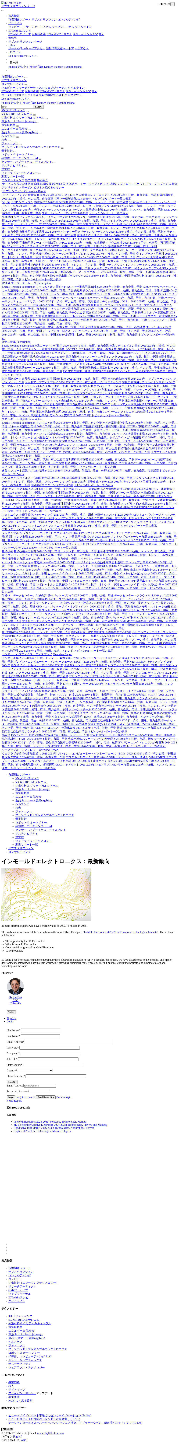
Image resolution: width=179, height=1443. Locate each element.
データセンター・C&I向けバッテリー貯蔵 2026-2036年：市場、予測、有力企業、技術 (110, 297)
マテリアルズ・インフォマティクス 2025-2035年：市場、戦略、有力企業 (68, 621)
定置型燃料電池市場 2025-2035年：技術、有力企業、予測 (99, 459)
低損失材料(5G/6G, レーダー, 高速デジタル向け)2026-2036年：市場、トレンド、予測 (111, 205)
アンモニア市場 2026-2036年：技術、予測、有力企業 (69, 422)
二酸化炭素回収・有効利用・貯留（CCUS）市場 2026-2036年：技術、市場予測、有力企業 (70, 694)
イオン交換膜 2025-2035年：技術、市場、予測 (128, 246)
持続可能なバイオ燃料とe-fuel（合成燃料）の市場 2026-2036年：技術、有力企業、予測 (119, 463)
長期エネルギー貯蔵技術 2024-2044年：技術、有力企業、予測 (109, 499)
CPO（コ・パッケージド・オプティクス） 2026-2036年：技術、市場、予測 (83, 606)
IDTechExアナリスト (59, 34)
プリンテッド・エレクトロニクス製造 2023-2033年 (33, 544)
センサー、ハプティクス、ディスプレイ (26, 161)
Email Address (15, 1041)
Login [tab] (10, 1021)
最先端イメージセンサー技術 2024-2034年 (37, 665)
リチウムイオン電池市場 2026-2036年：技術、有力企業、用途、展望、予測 (95, 308)
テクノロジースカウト (131, 183)
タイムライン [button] (76, 87)
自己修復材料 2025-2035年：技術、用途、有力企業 (129, 720)
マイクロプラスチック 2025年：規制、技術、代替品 (106, 713)
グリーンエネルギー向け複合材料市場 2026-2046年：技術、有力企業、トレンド (72, 227)
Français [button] (51, 102)
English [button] (5, 102)
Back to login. (64, 1097)
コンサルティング (68, 19)
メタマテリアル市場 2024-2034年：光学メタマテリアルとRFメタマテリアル (92, 521)
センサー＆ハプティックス (25, 1360)
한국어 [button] (26, 102)
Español (68, 66)
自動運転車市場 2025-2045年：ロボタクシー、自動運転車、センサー (56, 352)
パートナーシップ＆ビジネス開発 (96, 183)
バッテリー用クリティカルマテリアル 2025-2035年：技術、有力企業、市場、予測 (112, 231)
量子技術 (7, 150)
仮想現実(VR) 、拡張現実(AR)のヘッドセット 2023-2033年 (58, 764)
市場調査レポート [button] (12, 76)
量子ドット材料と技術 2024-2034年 (32, 272)
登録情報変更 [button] (47, 94)
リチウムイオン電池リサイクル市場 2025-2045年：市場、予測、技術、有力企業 (52, 250)
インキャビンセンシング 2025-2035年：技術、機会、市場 (61, 617)
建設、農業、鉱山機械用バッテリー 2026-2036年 (99, 294)
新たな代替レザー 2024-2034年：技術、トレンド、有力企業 (136, 705)
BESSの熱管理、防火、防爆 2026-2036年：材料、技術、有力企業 (97, 334)
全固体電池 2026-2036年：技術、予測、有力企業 (115, 327)
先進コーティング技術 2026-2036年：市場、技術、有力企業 (71, 345)
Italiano (77, 66)
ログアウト (82, 48)
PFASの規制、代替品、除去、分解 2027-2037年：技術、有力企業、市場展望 (111, 470)
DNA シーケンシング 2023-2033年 (66, 481)
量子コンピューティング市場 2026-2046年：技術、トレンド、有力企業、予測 (50, 555)
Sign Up (12, 1082)
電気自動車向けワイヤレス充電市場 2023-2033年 (60, 415)
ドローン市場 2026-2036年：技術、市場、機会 (55, 360)
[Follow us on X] (93, 1195)
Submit (38, 107)
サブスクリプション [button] (14, 80)
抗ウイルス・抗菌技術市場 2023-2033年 (41, 477)
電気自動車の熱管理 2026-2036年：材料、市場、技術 (69, 411)
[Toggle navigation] (2, 10)
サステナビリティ (12, 165)
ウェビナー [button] (8, 87)
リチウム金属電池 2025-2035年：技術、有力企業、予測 (103, 312)
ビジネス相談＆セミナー (48, 187)
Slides (11, 1012)
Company (13, 1053)
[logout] (17, 1436)
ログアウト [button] (75, 94)
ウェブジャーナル (63, 26)
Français (58, 66)
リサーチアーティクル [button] (30, 87)
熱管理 (5, 169)
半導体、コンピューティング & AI (29, 1356)
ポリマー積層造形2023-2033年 (72, 198)
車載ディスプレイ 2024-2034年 (113, 514)
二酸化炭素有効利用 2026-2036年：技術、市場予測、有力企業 (97, 698)
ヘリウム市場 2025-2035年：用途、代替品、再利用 (137, 242)
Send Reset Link (45, 1097)
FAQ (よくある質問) (20, 1400)
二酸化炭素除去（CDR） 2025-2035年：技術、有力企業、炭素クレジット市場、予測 (75, 430)
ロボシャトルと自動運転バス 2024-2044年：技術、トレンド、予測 (83, 400)
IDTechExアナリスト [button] (52, 91)
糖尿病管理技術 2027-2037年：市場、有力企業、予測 (99, 477)
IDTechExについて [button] (12, 91)
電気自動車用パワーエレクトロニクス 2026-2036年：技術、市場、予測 (52, 397)
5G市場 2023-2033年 (46, 202)
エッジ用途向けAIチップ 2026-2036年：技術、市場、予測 (66, 599)
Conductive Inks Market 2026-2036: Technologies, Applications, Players (54, 1127)
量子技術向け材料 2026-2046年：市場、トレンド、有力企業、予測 (63, 264)
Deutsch (48, 66)
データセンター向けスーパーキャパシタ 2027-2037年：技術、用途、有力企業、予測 (95, 330)
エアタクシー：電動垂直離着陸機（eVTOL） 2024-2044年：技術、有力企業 (69, 349)
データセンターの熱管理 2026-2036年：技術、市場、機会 (109, 646)
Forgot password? (25, 1097)
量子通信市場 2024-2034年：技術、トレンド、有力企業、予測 (124, 209)
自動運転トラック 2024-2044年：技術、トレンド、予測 (62, 566)
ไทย (40, 66)
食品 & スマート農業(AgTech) (19, 132)
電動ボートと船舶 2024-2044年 (82, 363)
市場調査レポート (19, 19)
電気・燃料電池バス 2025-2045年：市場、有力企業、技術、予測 (125, 360)
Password (13, 1047)
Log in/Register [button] (10, 98)
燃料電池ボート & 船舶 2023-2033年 (24, 378)
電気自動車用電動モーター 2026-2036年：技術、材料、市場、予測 (43, 367)
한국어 (33, 66)
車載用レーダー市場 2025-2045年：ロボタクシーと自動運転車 (73, 562)
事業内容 (14, 1382)
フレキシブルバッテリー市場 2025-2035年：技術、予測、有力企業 (43, 305)
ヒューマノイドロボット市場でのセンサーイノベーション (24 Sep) (49, 1415)
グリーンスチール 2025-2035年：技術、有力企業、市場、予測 (75, 496)
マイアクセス (36, 48)
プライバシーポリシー (22, 1393)
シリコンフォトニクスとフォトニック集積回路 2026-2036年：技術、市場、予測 (67, 525)
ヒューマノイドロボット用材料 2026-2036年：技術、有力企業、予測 (84, 261)
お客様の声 (39, 34)
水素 (4, 139)
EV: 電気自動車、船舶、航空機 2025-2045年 (90, 371)
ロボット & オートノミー (17, 154)
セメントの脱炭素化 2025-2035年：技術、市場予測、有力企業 (72, 433)
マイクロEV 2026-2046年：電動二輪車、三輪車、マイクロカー (41, 389)
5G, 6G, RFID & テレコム (16, 114)
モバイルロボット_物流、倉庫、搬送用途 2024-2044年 (102, 580)
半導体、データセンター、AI (19, 158)
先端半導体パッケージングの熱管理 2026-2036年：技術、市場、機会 (110, 738)
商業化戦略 (41, 183)
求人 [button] (94, 91)
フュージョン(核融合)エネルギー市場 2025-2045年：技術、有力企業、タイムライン (74, 437)
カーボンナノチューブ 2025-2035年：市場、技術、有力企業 (51, 224)
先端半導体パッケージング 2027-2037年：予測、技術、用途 (56, 514)
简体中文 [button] (16, 102)
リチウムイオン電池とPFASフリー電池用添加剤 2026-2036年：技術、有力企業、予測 (98, 216)
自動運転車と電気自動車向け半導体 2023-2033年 (80, 404)
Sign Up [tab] (11, 1018)
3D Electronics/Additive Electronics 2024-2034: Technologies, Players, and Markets (60, 1124)
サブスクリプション (44, 19)
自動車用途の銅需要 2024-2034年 (39, 231)
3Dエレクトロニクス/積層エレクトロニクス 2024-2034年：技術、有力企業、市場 (105, 194)
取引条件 (14, 1396)
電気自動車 (8, 125)
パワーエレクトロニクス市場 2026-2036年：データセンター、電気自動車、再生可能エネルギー (61, 624)
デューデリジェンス (158, 183)
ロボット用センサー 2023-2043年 (56, 588)
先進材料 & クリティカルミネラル (22, 117)
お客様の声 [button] (32, 91)
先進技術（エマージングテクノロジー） (33, 1282)
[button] (14, 15)
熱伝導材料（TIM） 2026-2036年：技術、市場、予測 (129, 643)
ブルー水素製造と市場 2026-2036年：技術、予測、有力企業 (45, 426)
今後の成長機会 (23, 183)
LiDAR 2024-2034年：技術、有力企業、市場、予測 (123, 577)
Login (10, 1097)
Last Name (13, 1036)
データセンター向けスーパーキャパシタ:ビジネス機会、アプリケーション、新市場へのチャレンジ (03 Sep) (75, 1422)
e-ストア (68, 48)
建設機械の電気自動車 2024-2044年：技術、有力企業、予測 (122, 367)
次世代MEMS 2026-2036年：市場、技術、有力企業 (145, 621)
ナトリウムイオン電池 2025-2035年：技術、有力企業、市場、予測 (43, 327)
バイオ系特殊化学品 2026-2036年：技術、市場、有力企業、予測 (65, 691)
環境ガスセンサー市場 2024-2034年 (85, 665)
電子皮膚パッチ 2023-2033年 (104, 481)
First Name (13, 1030)
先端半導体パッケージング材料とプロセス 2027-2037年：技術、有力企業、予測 (85, 253)
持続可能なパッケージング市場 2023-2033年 (144, 727)
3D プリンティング (13, 110)
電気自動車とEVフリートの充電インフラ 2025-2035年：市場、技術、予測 (112, 356)
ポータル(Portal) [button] (11, 94)
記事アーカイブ (18, 1290)
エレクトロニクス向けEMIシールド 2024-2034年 (90, 238)
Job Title (12, 1059)
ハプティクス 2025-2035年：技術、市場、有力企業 (140, 665)
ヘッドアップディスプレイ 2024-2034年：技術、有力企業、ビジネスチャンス (73, 382)
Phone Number (16, 1076)
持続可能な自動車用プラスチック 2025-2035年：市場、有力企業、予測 (86, 275)
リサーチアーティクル (37, 26)
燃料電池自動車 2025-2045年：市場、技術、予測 (77, 378)
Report (18, 1100)
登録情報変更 (54, 48)
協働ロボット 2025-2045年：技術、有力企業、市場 (40, 569)
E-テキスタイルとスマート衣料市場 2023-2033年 (57, 760)
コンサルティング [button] (12, 83)
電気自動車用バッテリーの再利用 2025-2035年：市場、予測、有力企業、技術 (99, 319)
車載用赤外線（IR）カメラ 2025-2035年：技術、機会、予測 (54, 577)
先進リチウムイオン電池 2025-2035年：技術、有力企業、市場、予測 (117, 290)
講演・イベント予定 (85, 34)
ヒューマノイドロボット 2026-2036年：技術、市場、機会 (83, 573)
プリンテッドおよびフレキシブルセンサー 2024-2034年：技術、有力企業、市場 (115, 544)
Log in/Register (17, 55)
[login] (23, 1439)
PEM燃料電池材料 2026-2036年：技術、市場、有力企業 (82, 448)
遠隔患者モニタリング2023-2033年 (52, 485)
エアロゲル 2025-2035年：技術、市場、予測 (79, 220)
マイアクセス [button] (30, 94)
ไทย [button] (33, 102)
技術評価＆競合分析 (61, 183)
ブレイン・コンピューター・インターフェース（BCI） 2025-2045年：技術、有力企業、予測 (72, 661)
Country (12, 1070)
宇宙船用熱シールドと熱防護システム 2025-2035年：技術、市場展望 (62, 242)
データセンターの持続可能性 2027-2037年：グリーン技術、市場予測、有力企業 (126, 639)
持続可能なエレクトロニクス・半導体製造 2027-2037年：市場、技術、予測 (49, 643)
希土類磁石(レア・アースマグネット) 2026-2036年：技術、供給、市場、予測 (103, 272)
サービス (7, 183)
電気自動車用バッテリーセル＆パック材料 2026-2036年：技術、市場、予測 (88, 257)
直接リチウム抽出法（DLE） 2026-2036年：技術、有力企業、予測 (118, 235)
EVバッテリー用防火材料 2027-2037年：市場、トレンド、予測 (50, 735)
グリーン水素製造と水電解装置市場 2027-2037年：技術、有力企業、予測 (67, 441)
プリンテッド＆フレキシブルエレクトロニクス (30, 147)
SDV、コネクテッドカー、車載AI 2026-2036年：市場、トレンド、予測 (86, 408)
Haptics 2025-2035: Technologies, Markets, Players (42, 1131)
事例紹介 (42, 180)
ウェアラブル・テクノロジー (19, 172)
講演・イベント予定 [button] (78, 91)
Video (10, 1100)
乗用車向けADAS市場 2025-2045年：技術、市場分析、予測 (42, 393)
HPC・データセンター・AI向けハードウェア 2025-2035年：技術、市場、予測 (79, 613)
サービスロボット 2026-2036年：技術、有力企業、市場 (112, 588)
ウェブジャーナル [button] (56, 87)
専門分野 (30, 180)
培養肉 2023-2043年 (51, 470)
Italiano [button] (70, 102)
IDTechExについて (19, 34)
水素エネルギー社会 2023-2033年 (37, 444)
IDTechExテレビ (18, 1297)
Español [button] (61, 102)
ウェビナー (15, 26)
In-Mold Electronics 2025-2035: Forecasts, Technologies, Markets (120, 932)
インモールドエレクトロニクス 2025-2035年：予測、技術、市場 (134, 540)
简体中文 (23, 66)
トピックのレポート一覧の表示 (111, 198)
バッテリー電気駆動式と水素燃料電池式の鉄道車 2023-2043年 (113, 488)
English (12, 66)
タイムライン (83, 26)
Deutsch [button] (41, 102)
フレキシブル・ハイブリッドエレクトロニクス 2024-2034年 (56, 540)
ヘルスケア (8, 136)
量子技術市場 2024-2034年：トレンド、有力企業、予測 (42, 558)
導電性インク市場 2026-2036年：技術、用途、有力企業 (39, 536)
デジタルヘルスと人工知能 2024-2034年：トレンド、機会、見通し (107, 757)
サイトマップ (16, 1389)
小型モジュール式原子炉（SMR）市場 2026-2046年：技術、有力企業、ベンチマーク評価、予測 (90, 452)
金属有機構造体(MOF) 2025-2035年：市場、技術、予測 (56, 268)
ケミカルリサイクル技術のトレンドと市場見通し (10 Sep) (44, 1419)
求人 (101, 34)
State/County (14, 1064)
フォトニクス (9, 143)
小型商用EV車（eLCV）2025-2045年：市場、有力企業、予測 (140, 363)
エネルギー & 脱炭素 (14, 128)
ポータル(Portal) (18, 48)
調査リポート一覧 (12, 176)
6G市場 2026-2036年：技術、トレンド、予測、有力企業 (93, 202)
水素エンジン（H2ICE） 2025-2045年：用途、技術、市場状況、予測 (101, 444)
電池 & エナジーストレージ (18, 121)
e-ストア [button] (61, 94)
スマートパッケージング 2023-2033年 (65, 213)
